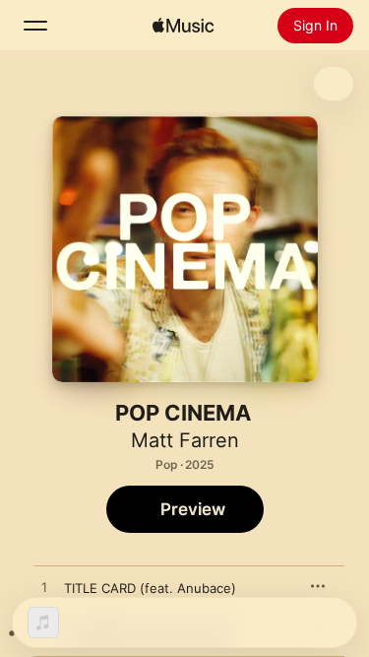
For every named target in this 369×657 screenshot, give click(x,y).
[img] (183, 25)
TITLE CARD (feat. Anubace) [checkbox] (150, 588)
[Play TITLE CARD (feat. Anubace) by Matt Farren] (44, 588)
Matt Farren (185, 440)
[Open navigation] (35, 25)
